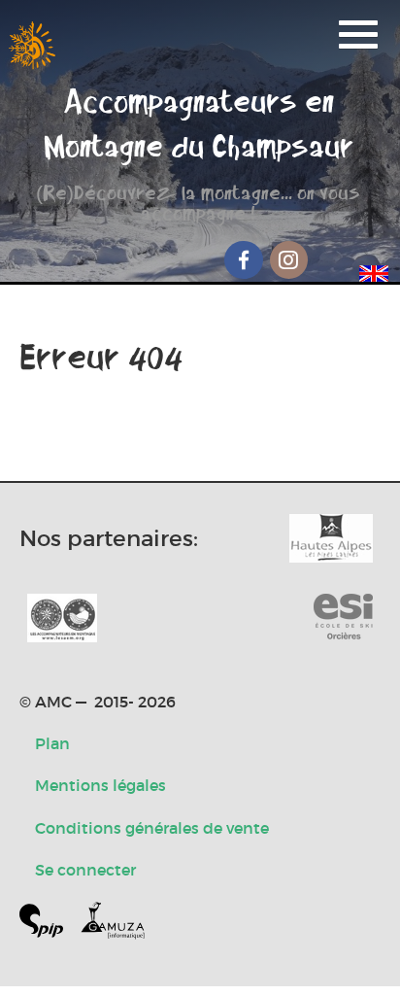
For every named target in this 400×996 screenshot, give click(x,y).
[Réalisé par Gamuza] (113, 924)
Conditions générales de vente (152, 828)
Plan (52, 743)
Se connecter (85, 869)
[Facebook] (243, 260)
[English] (373, 270)
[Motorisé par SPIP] (49, 924)
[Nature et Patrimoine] (331, 538)
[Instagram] (289, 260)
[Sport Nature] (343, 618)
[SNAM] (62, 618)
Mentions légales (100, 785)
